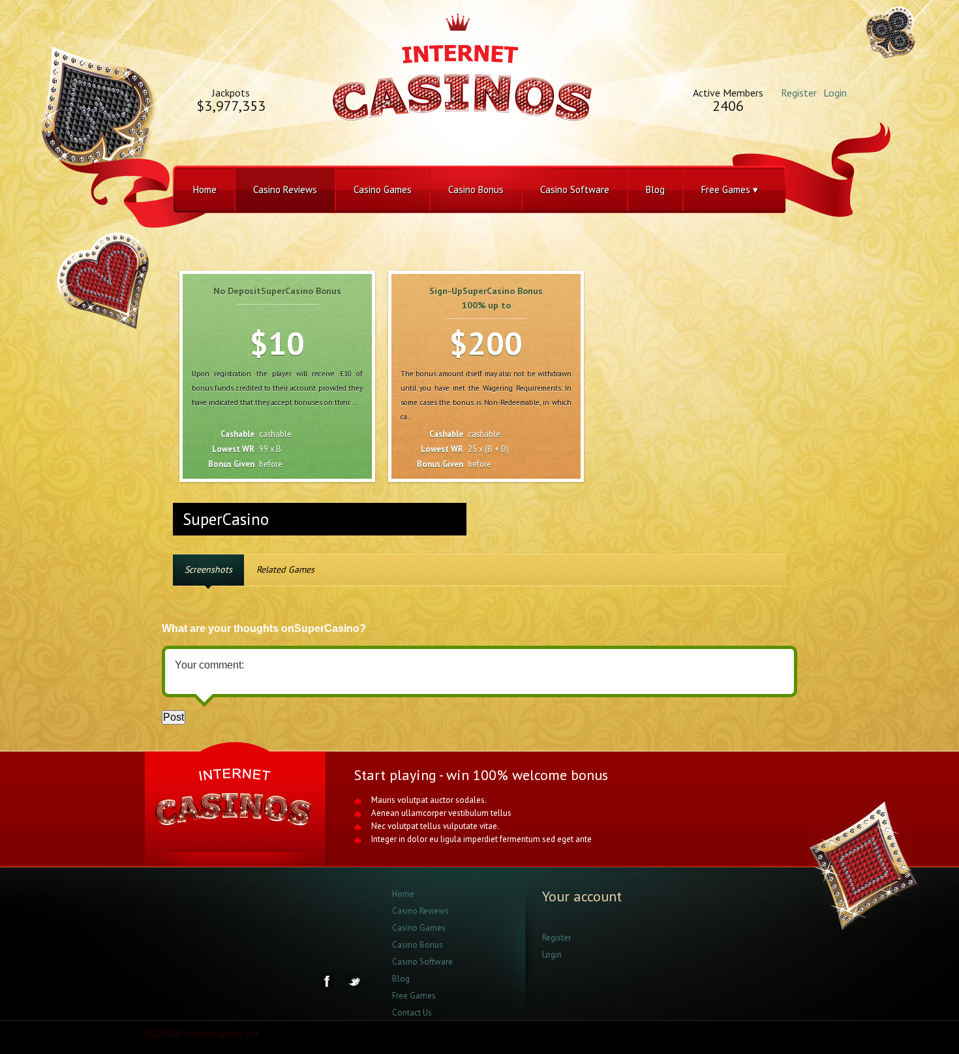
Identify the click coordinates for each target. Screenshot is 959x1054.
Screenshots (208, 569)
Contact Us (412, 1012)
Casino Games (383, 189)
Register (799, 92)
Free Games (414, 995)
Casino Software (574, 189)
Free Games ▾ (729, 189)
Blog (655, 189)
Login (835, 92)
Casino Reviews (285, 189)
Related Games (285, 569)
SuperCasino (226, 519)
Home (205, 189)
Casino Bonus (476, 189)
